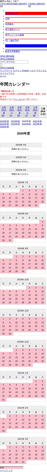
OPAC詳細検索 (7, 59)
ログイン (17, 71)
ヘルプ (33, 71)
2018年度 (4, 121)
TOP (7, 19)
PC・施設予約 (12, 40)
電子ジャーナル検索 (14, 35)
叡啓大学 (9, 46)
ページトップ (6, 470)
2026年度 (4, 127)
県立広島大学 (11, 13)
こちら (20, 99)
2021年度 (37, 121)
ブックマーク (6, 71)
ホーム (3, 76)
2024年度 (26, 124)
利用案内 (9, 24)
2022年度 (4, 124)
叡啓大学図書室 (12, 51)
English (25, 71)
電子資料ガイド (12, 29)
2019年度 (15, 121)
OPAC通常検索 (7, 56)
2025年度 (37, 124)
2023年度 (15, 124)
